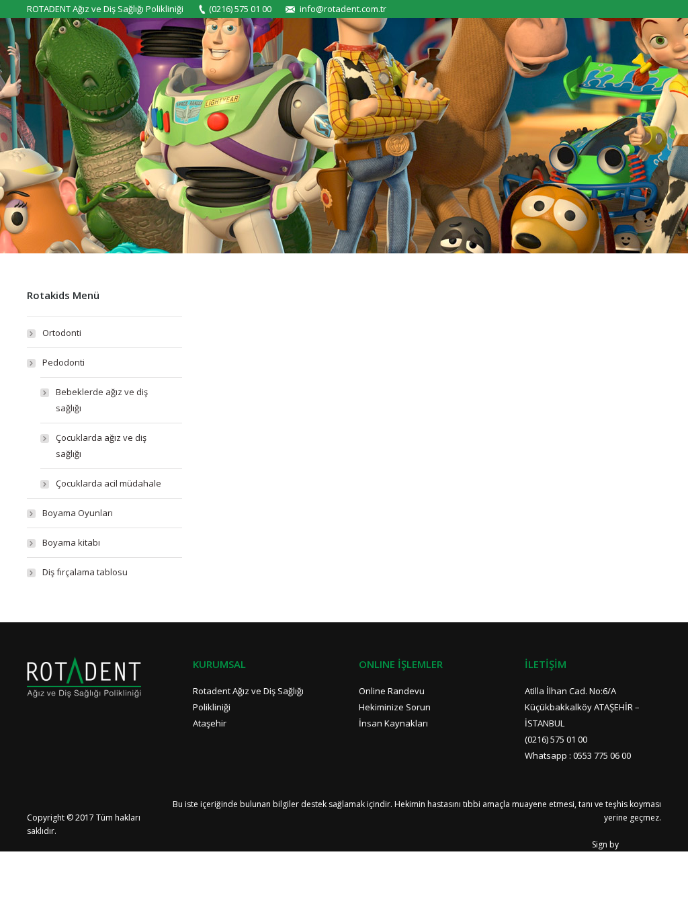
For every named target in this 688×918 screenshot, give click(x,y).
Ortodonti (61, 333)
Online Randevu (392, 691)
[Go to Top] (666, 896)
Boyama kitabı (71, 542)
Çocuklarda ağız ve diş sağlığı (101, 445)
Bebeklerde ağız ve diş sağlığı (102, 400)
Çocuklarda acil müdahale (108, 483)
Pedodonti (63, 362)
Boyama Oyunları (77, 513)
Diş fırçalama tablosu (85, 572)
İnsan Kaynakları (393, 723)
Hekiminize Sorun (395, 707)
